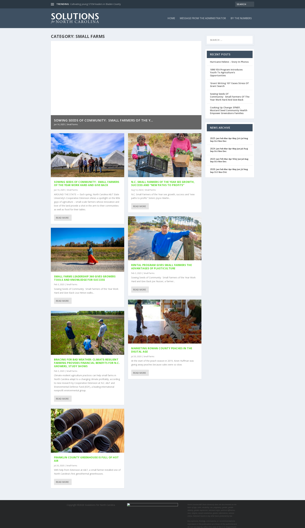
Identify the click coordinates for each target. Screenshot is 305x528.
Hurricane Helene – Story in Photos (229, 61)
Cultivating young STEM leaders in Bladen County (95, 4)
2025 (212, 138)
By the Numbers (241, 18)
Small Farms (72, 124)
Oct (216, 172)
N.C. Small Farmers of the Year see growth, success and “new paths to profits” (163, 183)
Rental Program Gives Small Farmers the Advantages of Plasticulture (161, 266)
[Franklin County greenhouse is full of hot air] (87, 431)
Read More (62, 217)
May (235, 158)
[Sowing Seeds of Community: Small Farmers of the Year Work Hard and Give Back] (87, 155)
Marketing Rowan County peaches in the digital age (161, 350)
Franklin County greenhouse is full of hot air (86, 459)
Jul (242, 169)
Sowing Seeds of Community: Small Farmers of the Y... (103, 120)
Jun (239, 138)
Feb (222, 158)
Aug (246, 148)
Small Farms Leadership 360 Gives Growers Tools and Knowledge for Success (84, 278)
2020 (212, 169)
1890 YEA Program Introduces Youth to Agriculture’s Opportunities (226, 72)
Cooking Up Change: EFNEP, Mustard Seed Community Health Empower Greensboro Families (228, 110)
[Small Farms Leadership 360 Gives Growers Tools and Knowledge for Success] (87, 250)
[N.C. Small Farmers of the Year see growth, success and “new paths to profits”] (164, 155)
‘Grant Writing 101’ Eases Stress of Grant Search (229, 85)
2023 (212, 158)
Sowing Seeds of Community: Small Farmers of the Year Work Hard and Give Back (86, 183)
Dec (225, 172)
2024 (212, 148)
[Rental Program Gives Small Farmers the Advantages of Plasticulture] (164, 238)
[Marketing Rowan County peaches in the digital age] (164, 322)
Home (171, 18)
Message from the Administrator (203, 18)
